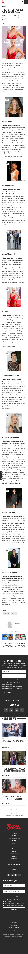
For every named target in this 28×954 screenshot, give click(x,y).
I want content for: (14, 680)
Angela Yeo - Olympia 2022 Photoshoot (13, 742)
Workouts (14, 833)
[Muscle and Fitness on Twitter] (11, 710)
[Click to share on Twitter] (1, 475)
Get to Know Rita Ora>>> (9, 346)
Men (14, 682)
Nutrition (14, 835)
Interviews (20, 642)
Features (14, 840)
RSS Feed (14, 858)
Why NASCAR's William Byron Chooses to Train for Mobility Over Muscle (20, 647)
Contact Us (14, 921)
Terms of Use (14, 922)
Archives (14, 866)
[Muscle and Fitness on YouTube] (17, 710)
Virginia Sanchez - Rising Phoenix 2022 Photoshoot (12, 797)
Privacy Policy (14, 924)
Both (10, 682)
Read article (6, 747)
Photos (4, 6)
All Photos (14, 809)
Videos (14, 851)
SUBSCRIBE (7, 692)
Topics (14, 848)
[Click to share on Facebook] (1, 472)
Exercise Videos (14, 853)
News (7, 642)
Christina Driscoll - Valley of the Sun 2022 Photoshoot (13, 770)
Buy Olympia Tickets (14, 864)
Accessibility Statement (14, 927)
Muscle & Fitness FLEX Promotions (12, 688)
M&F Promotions (7, 684)
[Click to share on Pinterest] (1, 478)
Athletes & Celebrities (14, 838)
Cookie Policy (14, 925)
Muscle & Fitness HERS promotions (12, 686)
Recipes (14, 843)
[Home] (3, 3)
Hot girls (14, 613)
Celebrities (6, 613)
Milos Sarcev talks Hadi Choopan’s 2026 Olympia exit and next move (8, 647)
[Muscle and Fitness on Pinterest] (22, 710)
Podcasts (14, 856)
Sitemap (14, 869)
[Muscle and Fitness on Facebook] (6, 710)
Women (19, 682)
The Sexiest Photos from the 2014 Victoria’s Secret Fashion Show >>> (13, 90)
